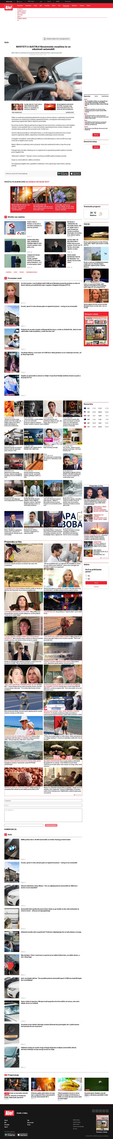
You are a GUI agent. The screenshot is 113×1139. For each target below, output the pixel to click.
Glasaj (96, 582)
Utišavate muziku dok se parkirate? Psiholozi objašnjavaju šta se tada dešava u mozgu (51, 932)
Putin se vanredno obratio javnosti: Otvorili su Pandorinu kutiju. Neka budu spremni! (16, 1095)
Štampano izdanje (91, 314)
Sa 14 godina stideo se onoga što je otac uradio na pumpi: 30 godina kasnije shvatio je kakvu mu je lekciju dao (96, 103)
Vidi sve (96, 134)
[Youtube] (103, 1110)
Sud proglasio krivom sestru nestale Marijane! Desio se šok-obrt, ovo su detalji (95, 306)
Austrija (8, 272)
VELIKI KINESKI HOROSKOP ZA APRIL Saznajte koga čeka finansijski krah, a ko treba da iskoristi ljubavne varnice (65, 107)
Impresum (76, 1124)
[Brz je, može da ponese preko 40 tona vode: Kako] (96, 233)
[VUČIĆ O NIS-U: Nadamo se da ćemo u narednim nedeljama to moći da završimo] (15, 228)
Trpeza (82, 5)
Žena (28, 1125)
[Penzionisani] (68, 1)
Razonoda (66, 5)
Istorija (19, 9)
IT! (18, 20)
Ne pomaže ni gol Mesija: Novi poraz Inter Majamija (96, 129)
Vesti (35, 5)
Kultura (20, 14)
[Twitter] (107, 1110)
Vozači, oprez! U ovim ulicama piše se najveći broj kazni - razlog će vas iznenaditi (49, 306)
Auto (19, 16)
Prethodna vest (17, 112)
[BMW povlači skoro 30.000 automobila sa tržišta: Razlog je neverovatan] (11, 849)
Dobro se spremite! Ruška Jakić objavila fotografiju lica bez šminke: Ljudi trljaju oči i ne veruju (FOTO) (95, 285)
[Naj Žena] (41, 1)
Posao (75, 1129)
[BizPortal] (19, 1)
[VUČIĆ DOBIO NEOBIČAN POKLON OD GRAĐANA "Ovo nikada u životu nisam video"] (55, 261)
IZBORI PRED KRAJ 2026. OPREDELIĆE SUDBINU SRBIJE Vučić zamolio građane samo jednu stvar (34, 243)
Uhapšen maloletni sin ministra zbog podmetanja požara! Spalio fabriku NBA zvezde (95, 111)
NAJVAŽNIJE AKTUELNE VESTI (37, 182)
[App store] (75, 173)
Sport (53, 5)
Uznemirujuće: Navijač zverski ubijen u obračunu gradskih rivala (96, 1094)
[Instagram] (96, 1110)
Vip (59, 5)
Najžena (74, 5)
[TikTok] (100, 1110)
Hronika (47, 5)
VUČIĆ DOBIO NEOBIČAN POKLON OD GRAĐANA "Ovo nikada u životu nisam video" (74, 258)
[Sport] (57, 1)
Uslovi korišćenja (78, 1126)
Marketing (76, 1120)
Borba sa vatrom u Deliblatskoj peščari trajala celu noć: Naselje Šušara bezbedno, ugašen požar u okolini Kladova (96, 265)
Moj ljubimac (21, 13)
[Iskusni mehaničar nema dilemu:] (11, 895)
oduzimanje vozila (32, 272)
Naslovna (28, 5)
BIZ (41, 5)
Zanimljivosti (21, 11)
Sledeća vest (70, 112)
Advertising (76, 1122)
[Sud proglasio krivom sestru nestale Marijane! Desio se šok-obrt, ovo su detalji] (96, 296)
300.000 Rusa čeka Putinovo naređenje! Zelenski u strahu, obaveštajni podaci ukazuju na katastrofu (95, 123)
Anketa (86, 565)
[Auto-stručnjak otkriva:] (11, 988)
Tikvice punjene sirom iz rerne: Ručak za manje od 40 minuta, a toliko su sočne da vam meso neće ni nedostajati (70, 1095)
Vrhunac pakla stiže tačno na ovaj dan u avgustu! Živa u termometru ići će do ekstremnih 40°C (43, 1095)
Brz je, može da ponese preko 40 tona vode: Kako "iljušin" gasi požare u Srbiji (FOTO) (96, 243)
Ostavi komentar (51, 825)
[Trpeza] (49, 1)
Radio (88, 5)
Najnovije (20, 5)
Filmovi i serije (21, 18)
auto (15, 272)
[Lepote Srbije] (31, 1)
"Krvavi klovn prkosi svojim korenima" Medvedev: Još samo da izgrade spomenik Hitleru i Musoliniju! (97, 117)
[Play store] (62, 173)
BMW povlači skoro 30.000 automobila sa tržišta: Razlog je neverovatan (46, 839)
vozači (22, 272)
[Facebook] (93, 1110)
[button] (52, 54)
